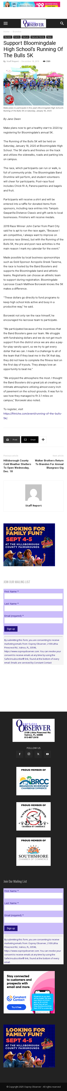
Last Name (11, 603)
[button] (5, 23)
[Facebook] (19, 754)
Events (17, 37)
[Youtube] (47, 754)
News (49, 37)
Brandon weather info (29, 699)
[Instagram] (28, 754)
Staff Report (13, 61)
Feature (26, 37)
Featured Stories (37, 37)
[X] (38, 754)
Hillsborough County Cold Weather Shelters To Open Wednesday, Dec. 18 (17, 466)
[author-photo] (33, 500)
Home (6, 31)
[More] (43, 439)
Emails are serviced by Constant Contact (31, 662)
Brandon (17, 31)
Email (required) (14, 615)
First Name (11, 591)
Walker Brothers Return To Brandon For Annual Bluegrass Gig (49, 464)
